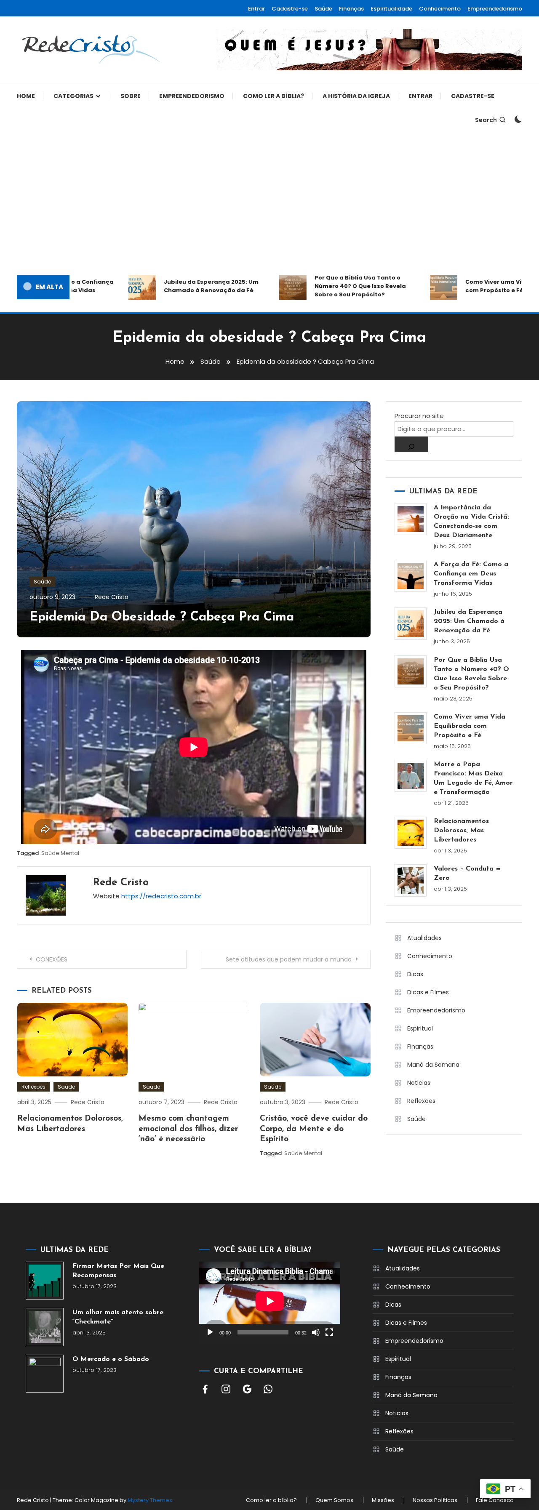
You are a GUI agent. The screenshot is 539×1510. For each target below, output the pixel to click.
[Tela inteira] (329, 1332)
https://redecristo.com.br (161, 896)
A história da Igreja (356, 96)
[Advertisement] (269, 203)
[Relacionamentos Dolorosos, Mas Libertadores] (411, 833)
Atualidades (424, 938)
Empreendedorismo (494, 9)
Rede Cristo (111, 597)
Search (486, 120)
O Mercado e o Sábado (110, 1359)
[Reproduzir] (210, 1332)
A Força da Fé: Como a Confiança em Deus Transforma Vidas (471, 573)
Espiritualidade (391, 9)
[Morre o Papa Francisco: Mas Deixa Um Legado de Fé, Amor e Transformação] (411, 776)
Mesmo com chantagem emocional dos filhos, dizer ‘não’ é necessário (188, 1129)
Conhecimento (440, 9)
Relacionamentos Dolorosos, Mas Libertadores (461, 830)
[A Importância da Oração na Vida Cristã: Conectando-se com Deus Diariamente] (411, 519)
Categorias (73, 96)
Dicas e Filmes (428, 992)
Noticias (418, 1083)
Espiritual (420, 1028)
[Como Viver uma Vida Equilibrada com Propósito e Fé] (411, 728)
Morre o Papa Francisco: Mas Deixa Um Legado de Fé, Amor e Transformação (473, 778)
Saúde (323, 9)
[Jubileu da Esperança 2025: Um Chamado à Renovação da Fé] (411, 623)
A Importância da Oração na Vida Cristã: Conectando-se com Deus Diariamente (471, 521)
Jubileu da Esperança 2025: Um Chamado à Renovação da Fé (189, 286)
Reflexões (33, 1086)
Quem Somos (334, 1500)
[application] (269, 1301)
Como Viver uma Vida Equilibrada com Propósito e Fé (469, 726)
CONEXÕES (51, 959)
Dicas (415, 974)
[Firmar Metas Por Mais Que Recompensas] (45, 1281)
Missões (383, 1500)
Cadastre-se (290, 9)
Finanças (351, 9)
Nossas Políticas (435, 1500)
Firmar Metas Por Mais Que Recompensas (118, 1271)
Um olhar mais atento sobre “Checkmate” (117, 1317)
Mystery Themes (150, 1500)
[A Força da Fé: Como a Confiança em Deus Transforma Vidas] (411, 576)
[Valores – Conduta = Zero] (411, 880)
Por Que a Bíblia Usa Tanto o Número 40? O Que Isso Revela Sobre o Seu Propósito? (338, 286)
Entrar (256, 9)
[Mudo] (316, 1332)
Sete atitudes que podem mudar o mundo (289, 959)
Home (26, 96)
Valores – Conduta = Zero (467, 873)
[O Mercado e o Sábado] (45, 1374)
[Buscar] (411, 444)
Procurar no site (419, 415)
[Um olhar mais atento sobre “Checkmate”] (45, 1327)
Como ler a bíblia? (273, 96)
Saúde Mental (60, 853)
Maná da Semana (433, 1064)
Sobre (130, 96)
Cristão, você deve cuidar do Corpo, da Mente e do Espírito (314, 1129)
